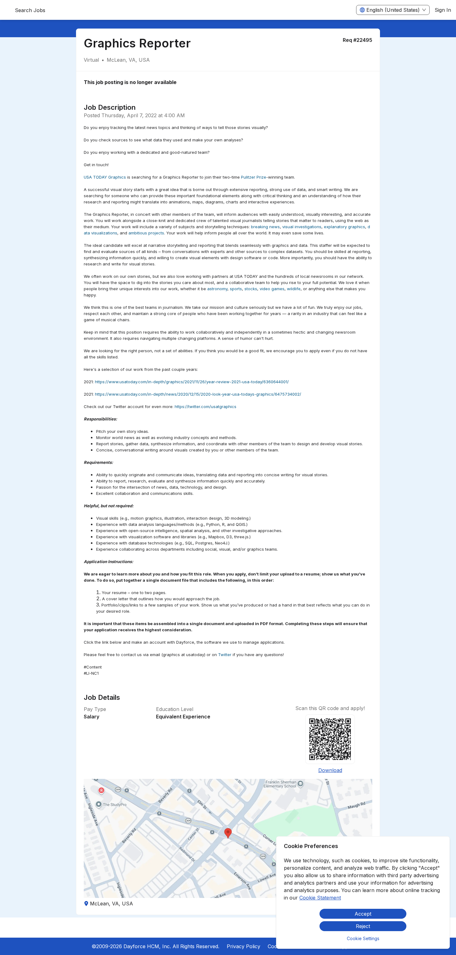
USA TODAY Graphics (105, 177)
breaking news (265, 226)
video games (272, 288)
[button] (228, 838)
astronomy (217, 288)
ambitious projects (146, 232)
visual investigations (301, 226)
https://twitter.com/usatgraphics (205, 406)
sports (236, 288)
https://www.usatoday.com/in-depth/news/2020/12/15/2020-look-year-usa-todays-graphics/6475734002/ (198, 394)
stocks (250, 288)
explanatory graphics (344, 226)
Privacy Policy (243, 946)
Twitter (224, 654)
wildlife (294, 288)
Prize (261, 177)
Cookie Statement (320, 898)
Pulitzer (248, 177)
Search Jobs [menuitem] (30, 10)
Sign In (443, 10)
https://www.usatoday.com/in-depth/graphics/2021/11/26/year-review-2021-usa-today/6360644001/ (192, 381)
